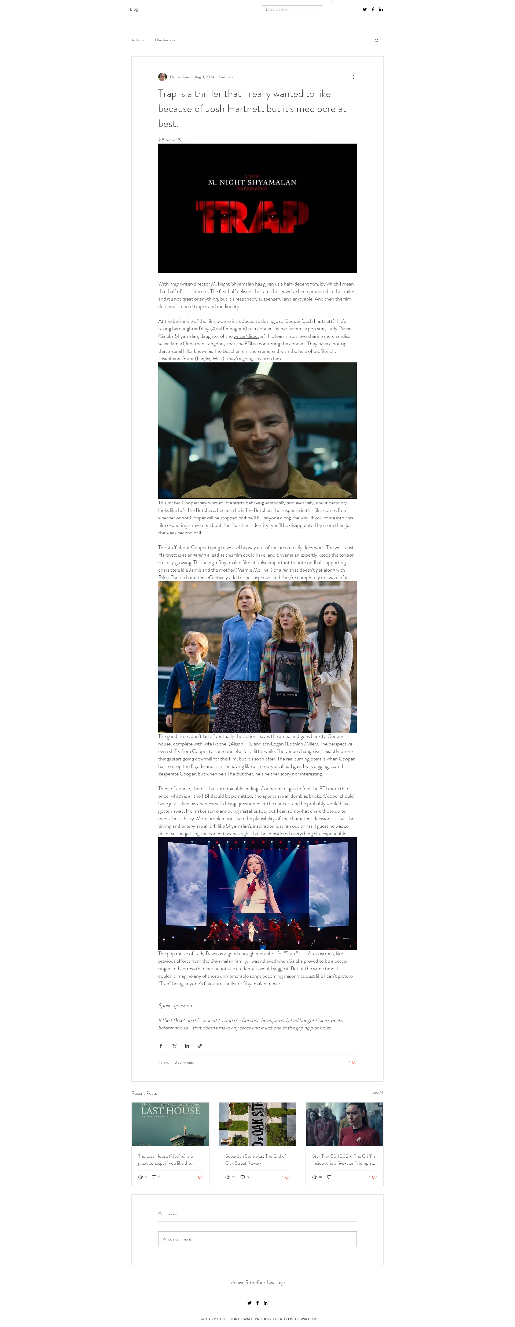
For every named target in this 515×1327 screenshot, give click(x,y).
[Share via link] (200, 1045)
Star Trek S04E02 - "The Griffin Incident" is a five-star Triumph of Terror (344, 1160)
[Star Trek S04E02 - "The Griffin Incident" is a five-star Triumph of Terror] (344, 1124)
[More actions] (353, 77)
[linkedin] (381, 9)
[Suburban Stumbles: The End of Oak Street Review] (257, 1124)
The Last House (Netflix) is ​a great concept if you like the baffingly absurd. (165, 1160)
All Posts (137, 40)
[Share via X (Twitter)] (173, 1045)
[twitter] (364, 9)
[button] (376, 40)
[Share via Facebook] (160, 1045)
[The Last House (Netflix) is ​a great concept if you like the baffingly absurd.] (170, 1124)
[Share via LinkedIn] (187, 1045)
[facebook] (373, 9)
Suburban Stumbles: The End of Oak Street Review (255, 1160)
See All (378, 1092)
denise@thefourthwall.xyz (258, 1282)
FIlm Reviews (165, 40)
